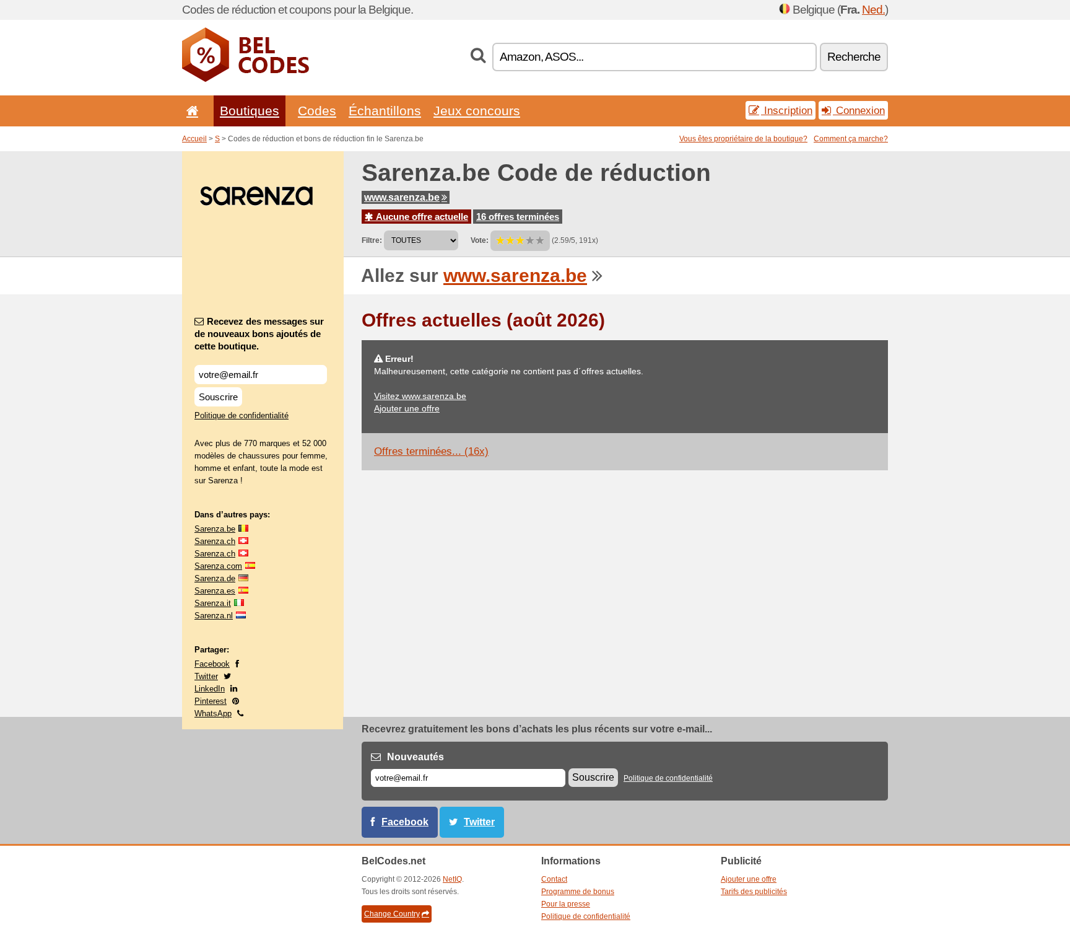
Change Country (392, 914)
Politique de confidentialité (241, 415)
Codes (317, 110)
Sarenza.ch (214, 541)
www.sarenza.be (402, 197)
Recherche (854, 56)
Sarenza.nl (213, 615)
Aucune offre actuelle (420, 216)
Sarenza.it (212, 603)
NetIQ (452, 879)
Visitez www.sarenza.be (420, 396)
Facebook (212, 664)
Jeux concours (476, 110)
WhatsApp (213, 713)
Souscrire (218, 397)
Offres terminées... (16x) (431, 451)
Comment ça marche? (851, 138)
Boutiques (249, 110)
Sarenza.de (214, 578)
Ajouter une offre (407, 408)
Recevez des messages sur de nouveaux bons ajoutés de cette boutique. (259, 333)
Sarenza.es (214, 590)
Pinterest (210, 701)
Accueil (194, 138)
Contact (554, 879)
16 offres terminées (517, 216)
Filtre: (372, 240)
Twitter (206, 676)
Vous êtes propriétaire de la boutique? (743, 138)
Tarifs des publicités (754, 891)
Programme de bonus (577, 891)
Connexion (859, 110)
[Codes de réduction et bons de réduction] (245, 79)
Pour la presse (565, 904)
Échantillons (385, 110)
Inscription (786, 110)
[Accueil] (190, 110)
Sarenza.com (218, 566)
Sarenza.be (214, 528)
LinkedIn (209, 688)
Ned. (873, 9)
